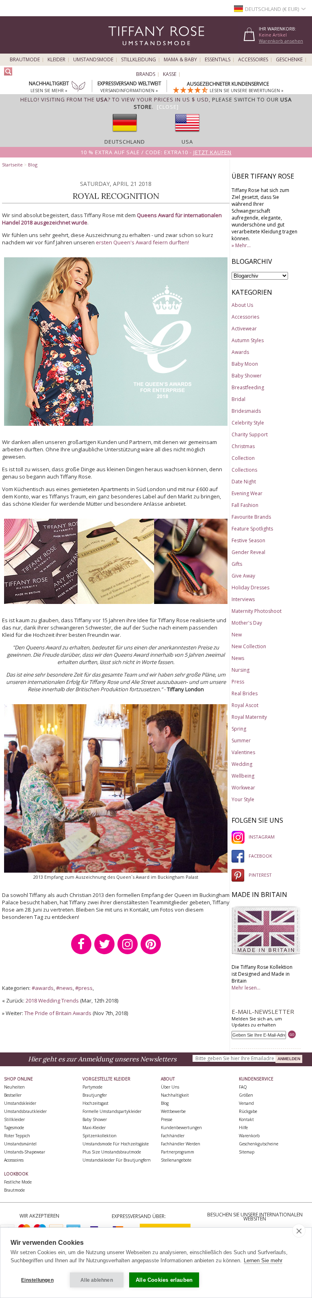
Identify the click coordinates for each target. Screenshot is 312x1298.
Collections (244, 469)
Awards (240, 352)
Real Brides (245, 693)
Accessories (245, 316)
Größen (246, 1095)
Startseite (12, 165)
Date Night (244, 481)
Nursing (240, 669)
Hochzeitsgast (95, 1103)
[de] (125, 134)
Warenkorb (249, 1135)
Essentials (217, 59)
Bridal (238, 399)
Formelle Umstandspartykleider (111, 1111)
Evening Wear (247, 493)
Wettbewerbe (173, 1111)
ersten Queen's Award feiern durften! (142, 242)
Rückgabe (248, 1111)
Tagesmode (14, 1127)
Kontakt (246, 1119)
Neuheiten (14, 1087)
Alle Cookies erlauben (164, 1280)
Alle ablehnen (96, 1280)
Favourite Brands (251, 516)
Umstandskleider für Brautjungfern (116, 1160)
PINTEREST (260, 875)
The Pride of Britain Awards (57, 1013)
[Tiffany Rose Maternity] (119, 50)
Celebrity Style (248, 422)
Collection (243, 458)
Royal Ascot (245, 705)
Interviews (243, 599)
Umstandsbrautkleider (25, 1111)
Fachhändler (172, 1135)
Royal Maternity (249, 717)
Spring (239, 728)
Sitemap (246, 1152)
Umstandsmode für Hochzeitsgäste (115, 1144)
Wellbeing (243, 775)
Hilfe (243, 1127)
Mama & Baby (180, 59)
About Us (242, 305)
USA (187, 141)
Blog (32, 165)
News (238, 658)
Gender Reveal (248, 552)
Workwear (243, 787)
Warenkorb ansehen (281, 41)
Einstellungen (37, 1280)
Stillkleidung (138, 59)
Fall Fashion (245, 505)
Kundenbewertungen (181, 1127)
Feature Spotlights (252, 528)
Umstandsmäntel (20, 1144)
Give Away (243, 575)
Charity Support (250, 434)
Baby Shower (247, 375)
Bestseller (13, 1095)
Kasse (169, 74)
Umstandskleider (20, 1103)
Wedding (242, 764)
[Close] (168, 106)
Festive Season (248, 540)
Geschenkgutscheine (258, 1144)
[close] (299, 1231)
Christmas (243, 446)
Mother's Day (247, 622)
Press (238, 681)
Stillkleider (14, 1119)
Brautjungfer (94, 1095)
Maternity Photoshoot (257, 611)
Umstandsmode (93, 59)
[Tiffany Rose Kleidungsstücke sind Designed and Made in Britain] (266, 954)
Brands (145, 74)
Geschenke (289, 59)
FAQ (243, 1087)
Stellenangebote (176, 1160)
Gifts (237, 564)
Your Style (243, 799)
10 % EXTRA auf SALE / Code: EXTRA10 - (156, 152)
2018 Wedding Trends (52, 1000)
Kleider (56, 59)
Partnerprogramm (177, 1152)
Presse (166, 1119)
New (237, 634)
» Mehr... (241, 245)
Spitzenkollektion (99, 1135)
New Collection (249, 646)
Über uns (170, 1087)
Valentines (243, 752)
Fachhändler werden (180, 1144)
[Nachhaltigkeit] (78, 87)
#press (84, 988)
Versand (246, 1103)
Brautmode (25, 59)
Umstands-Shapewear (24, 1152)
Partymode (92, 1087)
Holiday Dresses (250, 587)
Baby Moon (245, 363)
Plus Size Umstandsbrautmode (111, 1152)
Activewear (244, 328)
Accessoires (253, 59)
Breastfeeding (248, 387)
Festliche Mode (18, 1182)
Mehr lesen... (246, 987)
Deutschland (124, 141)
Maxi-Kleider (94, 1127)
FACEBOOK (260, 856)
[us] (187, 134)
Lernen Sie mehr (263, 1260)
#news (64, 988)
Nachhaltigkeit (175, 1095)
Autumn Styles (248, 340)
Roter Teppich (17, 1135)
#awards (43, 988)
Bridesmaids (246, 411)
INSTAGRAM (262, 837)
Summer (241, 740)
